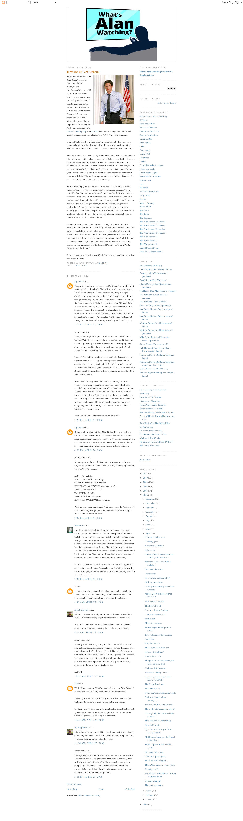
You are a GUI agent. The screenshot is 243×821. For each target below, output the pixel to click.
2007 (145, 490)
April (148, 533)
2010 (145, 477)
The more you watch (154, 785)
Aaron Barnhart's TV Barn (151, 408)
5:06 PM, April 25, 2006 (88, 776)
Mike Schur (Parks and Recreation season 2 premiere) (155, 339)
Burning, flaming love (155, 536)
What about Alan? (153, 688)
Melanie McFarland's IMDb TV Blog (156, 441)
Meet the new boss (153, 622)
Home (101, 789)
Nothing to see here (153, 582)
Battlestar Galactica (148, 127)
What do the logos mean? (151, 251)
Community (145, 150)
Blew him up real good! (155, 756)
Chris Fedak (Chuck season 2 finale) (156, 269)
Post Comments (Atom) (89, 795)
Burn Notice (145, 142)
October (149, 507)
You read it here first (154, 569)
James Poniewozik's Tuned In (153, 404)
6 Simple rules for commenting (153, 116)
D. (75, 586)
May (148, 528)
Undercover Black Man (150, 400)
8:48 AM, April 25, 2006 (88, 602)
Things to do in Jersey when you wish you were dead (159, 662)
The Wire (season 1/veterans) (152, 225)
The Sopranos (146, 217)
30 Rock (143, 120)
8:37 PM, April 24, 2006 (88, 517)
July (148, 520)
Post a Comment (74, 783)
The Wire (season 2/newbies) (152, 228)
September (151, 511)
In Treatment (145, 180)
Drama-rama (150, 573)
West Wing (81, 265)
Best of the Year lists (149, 135)
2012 (145, 473)
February (150, 794)
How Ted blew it (152, 724)
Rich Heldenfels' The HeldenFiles (155, 423)
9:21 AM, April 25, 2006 (88, 632)
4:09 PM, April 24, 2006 (88, 450)
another (94, 131)
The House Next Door (149, 445)
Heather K (78, 525)
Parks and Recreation (149, 191)
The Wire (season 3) (148, 236)
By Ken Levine (146, 426)
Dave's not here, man (154, 751)
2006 (145, 494)
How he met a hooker (154, 601)
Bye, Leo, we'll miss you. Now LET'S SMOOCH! (158, 678)
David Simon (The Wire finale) (153, 280)
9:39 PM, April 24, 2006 (88, 578)
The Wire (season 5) (148, 244)
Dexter (143, 161)
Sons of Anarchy (147, 202)
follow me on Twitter (167, 102)
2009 (145, 482)
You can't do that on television (158, 704)
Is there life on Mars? (154, 651)
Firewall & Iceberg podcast (152, 165)
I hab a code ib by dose (155, 668)
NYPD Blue (145, 459)
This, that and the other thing (158, 720)
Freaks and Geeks (147, 168)
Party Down (145, 195)
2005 (145, 804)
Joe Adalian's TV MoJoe (150, 397)
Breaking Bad (146, 138)
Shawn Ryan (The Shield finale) (154, 368)
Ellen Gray (144, 393)
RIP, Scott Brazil (152, 643)
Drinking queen (152, 541)
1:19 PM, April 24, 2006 (88, 324)
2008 (145, 486)
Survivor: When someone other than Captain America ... (159, 556)
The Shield (144, 213)
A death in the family (154, 545)
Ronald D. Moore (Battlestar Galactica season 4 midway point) (157, 363)
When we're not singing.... (156, 760)
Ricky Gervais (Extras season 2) (154, 344)
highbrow (78, 281)
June (148, 524)
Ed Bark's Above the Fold (151, 430)
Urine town (150, 549)
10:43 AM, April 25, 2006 (89, 676)
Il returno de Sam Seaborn (83, 72)
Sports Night (145, 206)
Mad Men (144, 187)
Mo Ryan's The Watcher (150, 438)
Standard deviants (153, 656)
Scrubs (143, 198)
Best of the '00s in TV (149, 131)
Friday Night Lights (148, 172)
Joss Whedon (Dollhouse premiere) (155, 305)
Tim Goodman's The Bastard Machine (156, 412)
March (149, 790)
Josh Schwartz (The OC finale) (153, 301)
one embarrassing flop (76, 131)
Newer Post (72, 789)
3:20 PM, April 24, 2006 (88, 419)
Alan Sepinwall (81, 609)
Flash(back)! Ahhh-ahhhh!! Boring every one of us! (160, 775)
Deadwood (144, 157)
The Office (144, 210)
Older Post (130, 789)
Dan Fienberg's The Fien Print (153, 389)
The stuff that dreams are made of (159, 708)
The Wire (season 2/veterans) (152, 232)
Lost (142, 183)
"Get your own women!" (155, 614)
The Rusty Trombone (154, 684)
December (150, 498)
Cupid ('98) (145, 153)
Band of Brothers (147, 123)
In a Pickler (150, 638)
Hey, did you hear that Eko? (157, 577)
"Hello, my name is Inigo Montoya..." (156, 699)
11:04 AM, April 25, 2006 (89, 743)
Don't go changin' (153, 780)
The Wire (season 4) (148, 240)
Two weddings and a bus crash (158, 634)
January (149, 799)
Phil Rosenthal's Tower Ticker (153, 434)
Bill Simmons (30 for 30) (151, 265)
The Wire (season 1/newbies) (152, 221)
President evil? (151, 769)
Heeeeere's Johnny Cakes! (156, 672)
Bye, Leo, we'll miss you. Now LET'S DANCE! (158, 731)
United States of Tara (149, 247)
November (151, 503)
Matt (76, 683)
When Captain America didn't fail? (160, 692)
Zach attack (150, 618)
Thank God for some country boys (160, 764)
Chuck (143, 146)
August (149, 515)
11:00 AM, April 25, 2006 (89, 719)
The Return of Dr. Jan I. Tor (157, 647)
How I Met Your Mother (150, 176)
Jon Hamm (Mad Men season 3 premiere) (158, 290)
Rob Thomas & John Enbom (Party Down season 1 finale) (155, 349)
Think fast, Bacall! (153, 605)
